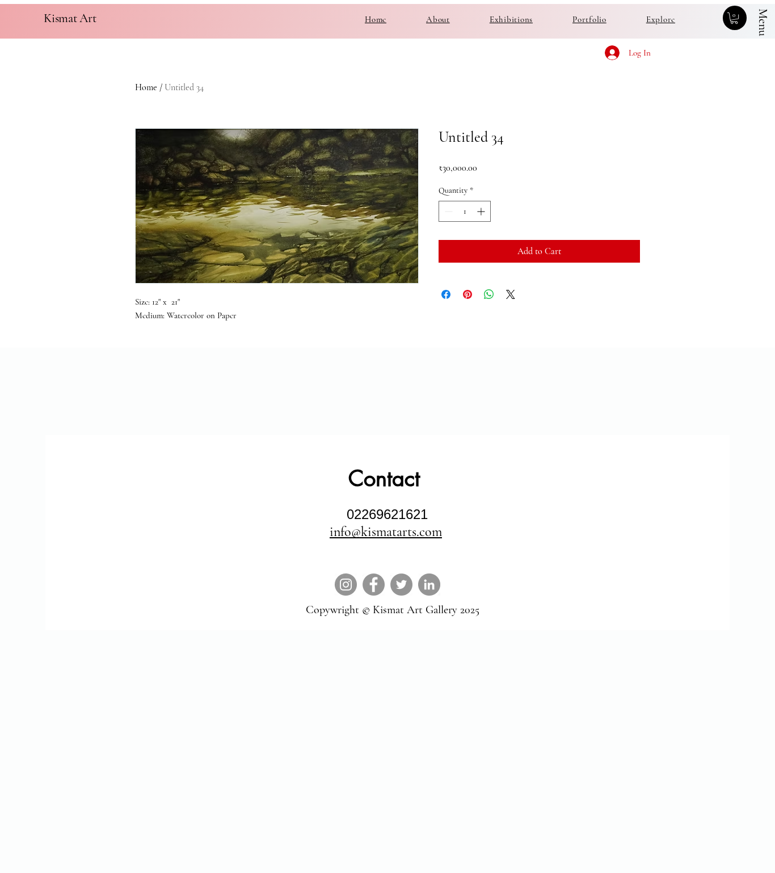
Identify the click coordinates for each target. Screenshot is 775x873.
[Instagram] (346, 584)
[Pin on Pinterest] (467, 294)
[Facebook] (374, 584)
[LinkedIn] (429, 584)
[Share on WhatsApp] (489, 294)
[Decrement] (447, 211)
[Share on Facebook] (446, 294)
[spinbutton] (464, 211)
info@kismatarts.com (386, 532)
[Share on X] (510, 294)
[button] (734, 18)
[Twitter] (401, 584)
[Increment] (482, 211)
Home (146, 87)
